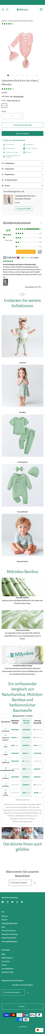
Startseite (4, 21)
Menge (4, 111)
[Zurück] (4, 2)
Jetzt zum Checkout (22, 133)
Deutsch (22, 1006)
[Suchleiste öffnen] (8, 10)
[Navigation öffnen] (3, 10)
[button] (22, 50)
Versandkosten (18, 96)
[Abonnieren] (35, 883)
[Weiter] (41, 2)
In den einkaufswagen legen (22, 125)
